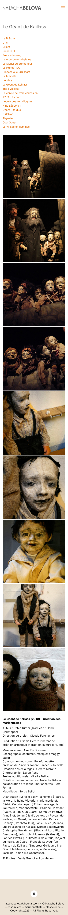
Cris (5, 42)
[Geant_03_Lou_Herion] (34, 230)
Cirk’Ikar (8, 114)
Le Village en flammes (16, 126)
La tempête (9, 76)
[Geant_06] (34, 423)
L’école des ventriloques (17, 101)
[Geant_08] (34, 615)
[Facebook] (34, 893)
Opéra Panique (12, 109)
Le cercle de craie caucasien (20, 93)
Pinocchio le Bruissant (16, 72)
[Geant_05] (34, 551)
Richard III (9, 51)
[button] (63, 7)
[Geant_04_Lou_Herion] (34, 166)
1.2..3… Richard (12, 97)
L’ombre (7, 80)
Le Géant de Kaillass (15, 84)
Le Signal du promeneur (17, 63)
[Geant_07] (34, 679)
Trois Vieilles (11, 88)
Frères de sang (12, 55)
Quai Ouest (9, 122)
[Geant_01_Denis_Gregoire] (34, 359)
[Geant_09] (34, 487)
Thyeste (8, 118)
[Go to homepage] (22, 8)
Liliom (6, 46)
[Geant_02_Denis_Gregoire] (34, 294)
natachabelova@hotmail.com (21, 903)
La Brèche (9, 38)
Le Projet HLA (11, 67)
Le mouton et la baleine (17, 59)
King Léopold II (12, 105)
